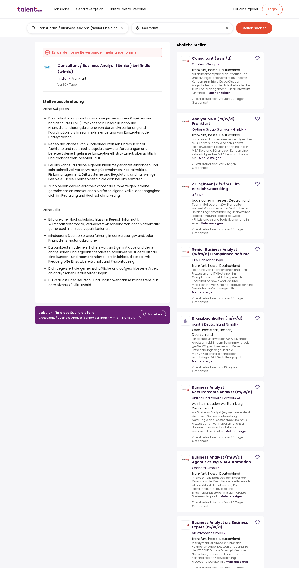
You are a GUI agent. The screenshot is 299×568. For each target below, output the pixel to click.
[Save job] (257, 58)
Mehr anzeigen (219, 93)
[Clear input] (122, 28)
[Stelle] (74, 28)
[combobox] (77, 28)
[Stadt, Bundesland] (178, 28)
